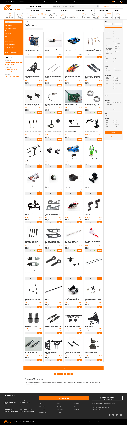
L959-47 (66, 161)
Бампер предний (89, 326)
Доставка (46, 1)
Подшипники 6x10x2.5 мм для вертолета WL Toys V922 (92, 105)
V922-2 (66, 134)
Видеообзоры (103, 10)
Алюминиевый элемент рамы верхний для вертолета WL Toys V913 (52, 242)
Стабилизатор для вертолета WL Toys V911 (93, 242)
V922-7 (26, 245)
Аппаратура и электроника (118, 18)
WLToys (40, 52)
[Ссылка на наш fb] (113, 415)
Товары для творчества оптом (27, 411)
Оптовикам (22, 1)
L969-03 (46, 355)
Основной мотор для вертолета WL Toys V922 (53, 49)
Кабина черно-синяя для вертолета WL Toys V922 (73, 49)
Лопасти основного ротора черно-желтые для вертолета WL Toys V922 (93, 77)
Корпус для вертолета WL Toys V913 (72, 77)
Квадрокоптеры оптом (9, 400)
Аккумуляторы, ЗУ (107, 17)
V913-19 (46, 217)
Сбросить (113, 136)
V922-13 (26, 302)
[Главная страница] (26, 21)
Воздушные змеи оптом (26, 409)
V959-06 (26, 52)
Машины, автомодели (20, 18)
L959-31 (46, 328)
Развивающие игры (74, 17)
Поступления (34, 10)
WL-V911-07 (27, 217)
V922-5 (26, 107)
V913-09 (66, 245)
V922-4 (26, 80)
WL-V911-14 (67, 188)
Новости (117, 10)
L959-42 (26, 328)
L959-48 (86, 161)
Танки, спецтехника (31, 17)
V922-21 (86, 302)
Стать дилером (64, 398)
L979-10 (66, 328)
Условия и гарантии (61, 1)
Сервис (76, 1)
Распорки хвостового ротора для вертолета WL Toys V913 (93, 270)
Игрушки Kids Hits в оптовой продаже (11, 70)
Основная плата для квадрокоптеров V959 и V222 (32, 49)
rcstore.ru (50, 420)
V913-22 (66, 302)
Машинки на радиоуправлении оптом (11, 412)
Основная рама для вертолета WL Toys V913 (93, 186)
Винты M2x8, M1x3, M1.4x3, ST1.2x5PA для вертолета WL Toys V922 (93, 299)
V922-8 (26, 134)
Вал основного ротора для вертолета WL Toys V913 (71, 242)
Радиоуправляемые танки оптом (10, 403)
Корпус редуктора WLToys (91, 352)
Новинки (49, 10)
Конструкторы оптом (8, 409)
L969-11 (66, 355)
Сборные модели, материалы (63, 18)
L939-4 (66, 107)
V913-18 (86, 188)
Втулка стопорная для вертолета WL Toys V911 (73, 186)
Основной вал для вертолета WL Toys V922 (53, 77)
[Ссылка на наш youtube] (121, 414)
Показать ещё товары (63, 368)
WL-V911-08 (27, 161)
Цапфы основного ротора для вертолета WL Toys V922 (32, 105)
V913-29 (86, 273)
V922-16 (46, 80)
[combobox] (13, 22)
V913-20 (46, 245)
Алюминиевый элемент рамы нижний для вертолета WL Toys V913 (52, 214)
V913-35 (46, 302)
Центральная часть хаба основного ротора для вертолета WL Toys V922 (33, 299)
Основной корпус (69, 213)
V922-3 (86, 80)
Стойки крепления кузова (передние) (51, 353)
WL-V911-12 (47, 273)
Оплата (34, 1)
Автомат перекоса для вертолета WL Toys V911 (53, 132)
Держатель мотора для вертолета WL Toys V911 (93, 213)
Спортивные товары (85, 17)
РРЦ (91, 10)
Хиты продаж (63, 10)
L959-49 (26, 188)
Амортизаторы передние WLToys (53, 326)
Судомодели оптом (25, 402)
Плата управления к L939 (71, 104)
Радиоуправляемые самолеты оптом (11, 406)
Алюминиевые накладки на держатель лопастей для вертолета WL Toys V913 (31, 271)
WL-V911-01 (67, 217)
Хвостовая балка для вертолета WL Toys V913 (53, 298)
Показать (113, 132)
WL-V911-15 (87, 217)
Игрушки (52, 17)
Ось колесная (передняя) (31, 352)
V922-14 (66, 52)
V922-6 (66, 273)
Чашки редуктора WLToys (31, 326)
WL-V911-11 (47, 134)
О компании (89, 1)
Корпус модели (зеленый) (91, 158)
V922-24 (46, 107)
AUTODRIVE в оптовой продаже (12, 77)
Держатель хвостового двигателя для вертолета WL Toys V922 (53, 159)
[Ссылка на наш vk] (117, 415)
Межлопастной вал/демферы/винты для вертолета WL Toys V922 (93, 49)
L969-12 (26, 355)
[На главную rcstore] (15, 7)
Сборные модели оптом (26, 405)
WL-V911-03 (87, 245)
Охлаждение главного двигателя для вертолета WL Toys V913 (73, 298)
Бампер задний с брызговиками (72, 326)
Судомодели (42, 17)
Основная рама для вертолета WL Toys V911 (33, 213)
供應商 (58, 403)
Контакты (102, 1)
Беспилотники (9, 17)
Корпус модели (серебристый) (32, 186)
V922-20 (86, 52)
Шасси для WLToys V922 (70, 131)
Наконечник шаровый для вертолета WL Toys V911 (51, 270)
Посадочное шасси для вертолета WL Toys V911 (33, 159)
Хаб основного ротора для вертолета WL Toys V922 (71, 270)
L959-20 (86, 355)
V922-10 (46, 161)
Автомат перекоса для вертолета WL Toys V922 (33, 77)
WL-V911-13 (87, 134)
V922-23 (46, 52)
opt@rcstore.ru (96, 409)
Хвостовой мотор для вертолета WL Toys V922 (53, 105)
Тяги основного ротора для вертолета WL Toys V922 (31, 242)
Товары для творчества (96, 18)
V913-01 (46, 188)
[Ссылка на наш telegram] (110, 415)
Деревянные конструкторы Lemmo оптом (13, 63)
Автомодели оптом (25, 400)
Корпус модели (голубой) (71, 158)
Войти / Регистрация (112, 6)
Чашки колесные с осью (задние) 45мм (73, 353)
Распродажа (80, 10)
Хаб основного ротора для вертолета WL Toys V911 (91, 132)
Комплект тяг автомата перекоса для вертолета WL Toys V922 (33, 132)
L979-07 (86, 328)
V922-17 (86, 107)
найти (97, 6)
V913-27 (66, 80)
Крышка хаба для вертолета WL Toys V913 (52, 186)
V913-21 (26, 273)
